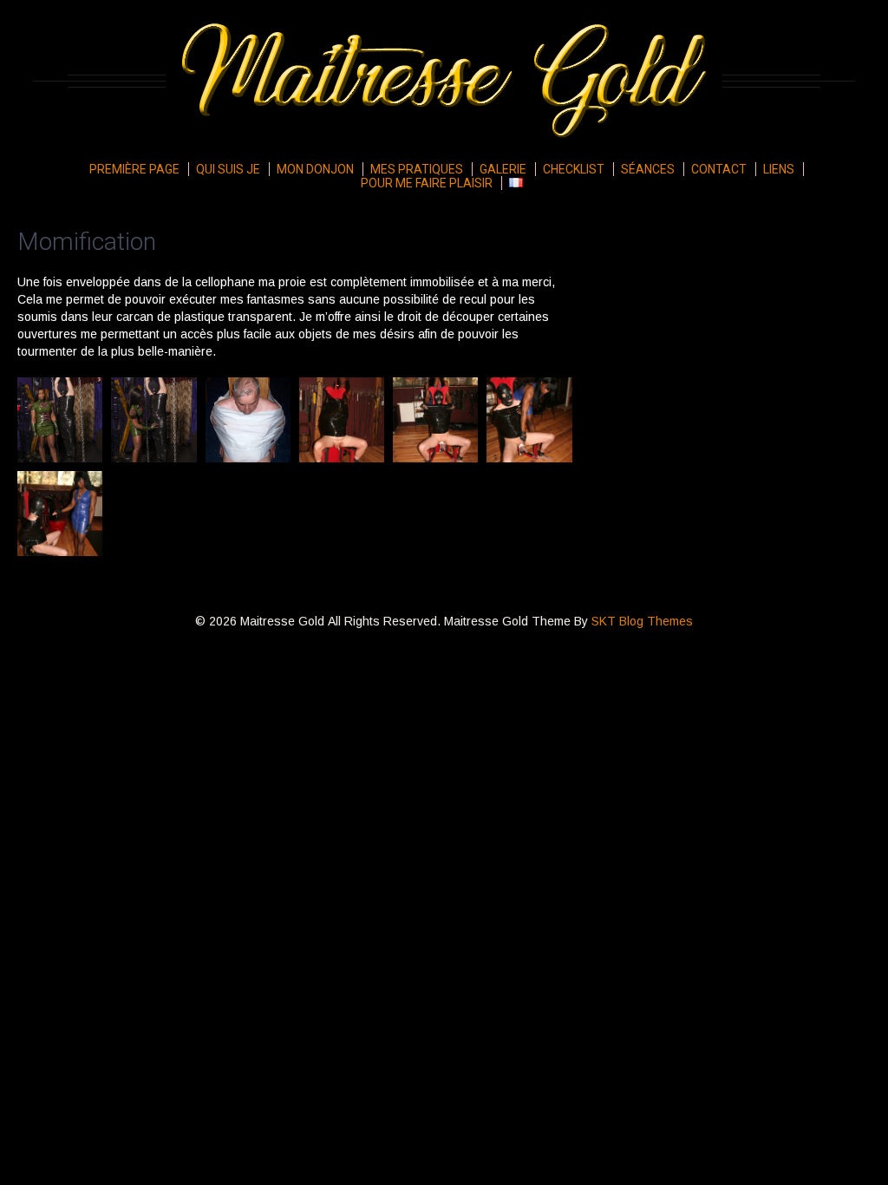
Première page (134, 169)
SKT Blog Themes (642, 621)
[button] (59, 419)
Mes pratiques (416, 169)
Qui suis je (228, 169)
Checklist (573, 169)
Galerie (503, 169)
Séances (648, 169)
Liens (778, 169)
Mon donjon (315, 169)
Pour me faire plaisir (427, 183)
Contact (719, 169)
